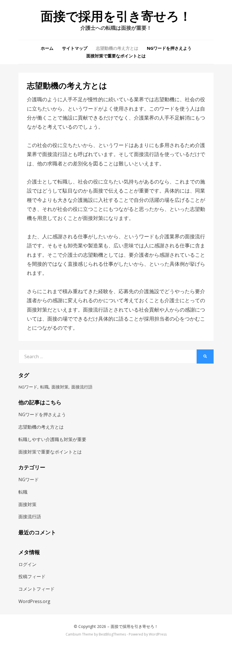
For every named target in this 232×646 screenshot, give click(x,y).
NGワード (27, 387)
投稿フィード (32, 576)
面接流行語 (82, 387)
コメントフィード (36, 589)
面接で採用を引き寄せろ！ (116, 16)
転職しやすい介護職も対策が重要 (52, 439)
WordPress (158, 634)
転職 (44, 387)
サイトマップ (74, 48)
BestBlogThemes (112, 634)
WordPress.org (34, 601)
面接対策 (59, 387)
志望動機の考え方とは (117, 48)
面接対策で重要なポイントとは (116, 56)
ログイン (27, 564)
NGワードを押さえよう (169, 48)
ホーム (47, 48)
